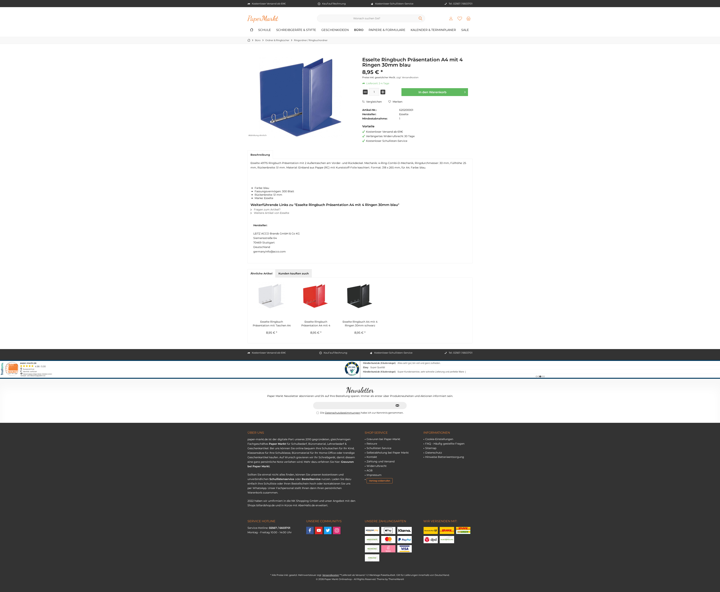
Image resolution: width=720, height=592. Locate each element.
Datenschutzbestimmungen (342, 412)
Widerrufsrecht (377, 466)
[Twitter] (328, 530)
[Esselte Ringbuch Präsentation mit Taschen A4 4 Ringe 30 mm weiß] (271, 295)
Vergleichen (373, 101)
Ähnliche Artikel (261, 273)
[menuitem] (468, 18)
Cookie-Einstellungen (439, 439)
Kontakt (372, 457)
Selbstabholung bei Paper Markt (388, 452)
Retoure (372, 443)
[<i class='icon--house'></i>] (251, 30)
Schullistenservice (281, 479)
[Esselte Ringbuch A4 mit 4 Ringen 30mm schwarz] (360, 295)
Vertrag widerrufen (379, 480)
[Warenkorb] (468, 18)
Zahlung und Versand (380, 461)
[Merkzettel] (460, 18)
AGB (370, 470)
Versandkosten (330, 575)
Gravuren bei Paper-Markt (383, 439)
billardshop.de (265, 505)
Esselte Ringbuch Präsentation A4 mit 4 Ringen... (315, 323)
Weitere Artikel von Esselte (271, 213)
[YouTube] (318, 530)
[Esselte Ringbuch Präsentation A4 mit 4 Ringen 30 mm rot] (316, 295)
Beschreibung (260, 154)
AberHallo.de (306, 505)
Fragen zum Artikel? (266, 209)
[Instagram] (336, 530)
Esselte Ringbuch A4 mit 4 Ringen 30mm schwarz (360, 323)
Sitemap (430, 448)
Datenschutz (433, 452)
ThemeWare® (396, 579)
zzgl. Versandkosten (407, 77)
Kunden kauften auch (293, 273)
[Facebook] (310, 530)
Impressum (374, 475)
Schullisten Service (379, 448)
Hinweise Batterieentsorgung (444, 457)
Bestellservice (311, 479)
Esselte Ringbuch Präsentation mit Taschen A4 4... (272, 323)
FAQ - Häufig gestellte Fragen (444, 443)
